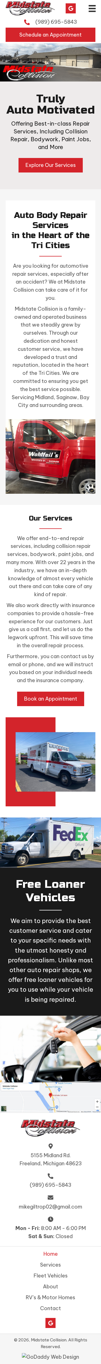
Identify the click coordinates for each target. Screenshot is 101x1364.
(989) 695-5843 (56, 22)
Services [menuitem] (50, 1264)
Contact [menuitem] (50, 1308)
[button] (71, 8)
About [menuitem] (50, 1286)
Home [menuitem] (50, 1254)
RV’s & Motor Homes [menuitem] (50, 1297)
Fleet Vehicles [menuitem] (51, 1275)
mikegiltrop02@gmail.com (50, 1207)
